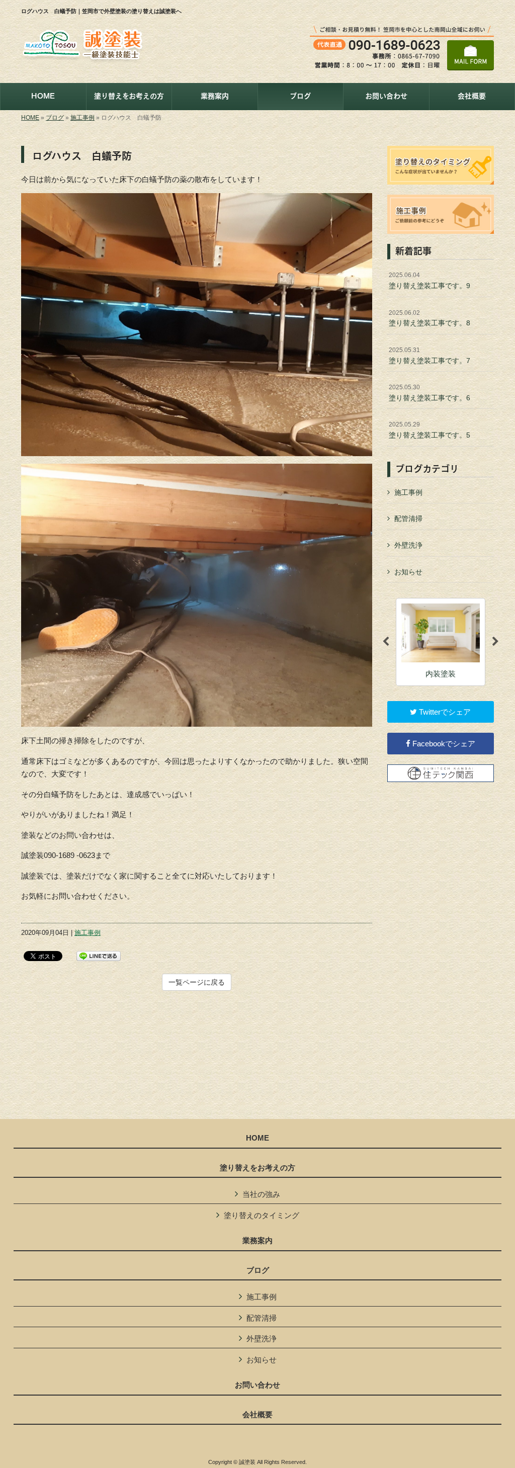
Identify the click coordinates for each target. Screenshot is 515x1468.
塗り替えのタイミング (261, 1215)
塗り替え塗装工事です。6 (429, 393)
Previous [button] (386, 642)
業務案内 (257, 1241)
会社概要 (257, 1415)
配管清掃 (408, 518)
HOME (30, 117)
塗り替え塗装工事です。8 (429, 318)
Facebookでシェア (442, 743)
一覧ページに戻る (196, 982)
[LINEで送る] (98, 955)
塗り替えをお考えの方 (257, 1168)
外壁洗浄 (408, 545)
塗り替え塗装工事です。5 (429, 430)
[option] (440, 642)
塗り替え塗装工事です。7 (429, 356)
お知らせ (408, 572)
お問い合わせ (257, 1385)
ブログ (55, 117)
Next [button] (495, 642)
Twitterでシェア (444, 712)
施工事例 (82, 117)
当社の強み (261, 1194)
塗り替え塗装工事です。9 (429, 281)
